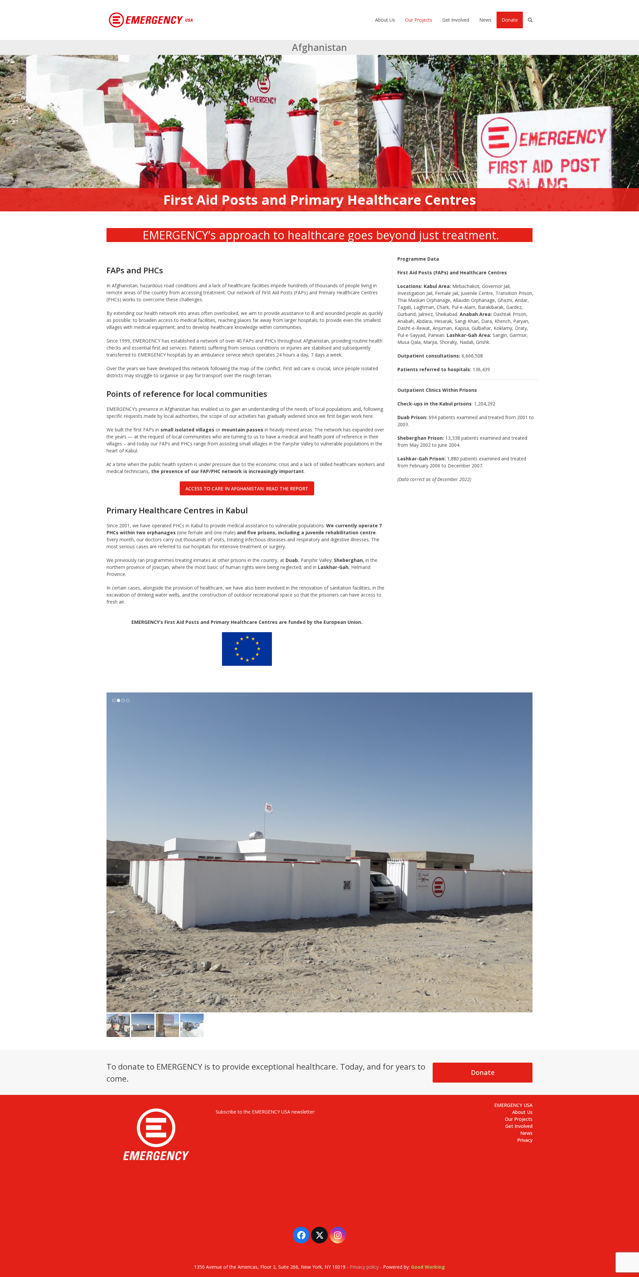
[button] (530, 20)
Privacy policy (364, 1231)
